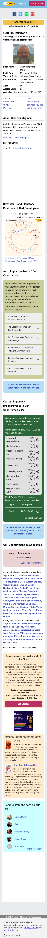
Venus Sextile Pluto (32, 610)
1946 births (30, 627)
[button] (23, 318)
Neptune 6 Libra (11, 588)
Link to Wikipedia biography (16, 137)
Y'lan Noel (19, 846)
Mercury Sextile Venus (21, 600)
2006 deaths (27, 623)
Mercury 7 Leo (27, 578)
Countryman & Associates (20, 148)
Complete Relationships (25, 765)
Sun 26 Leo (33, 575)
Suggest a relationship (31, 563)
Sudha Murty (21, 817)
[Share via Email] (32, 15)
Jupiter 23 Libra (33, 582)
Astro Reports (15, 309)
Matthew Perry (22, 831)
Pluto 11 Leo (26, 588)
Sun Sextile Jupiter (20, 594)
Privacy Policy (31, 927)
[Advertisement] (23, 175)
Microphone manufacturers (28, 636)
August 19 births (11, 623)
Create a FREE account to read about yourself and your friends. (23, 386)
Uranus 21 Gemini (25, 585)
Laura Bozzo (21, 839)
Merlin (16, 741)
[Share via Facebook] (14, 15)
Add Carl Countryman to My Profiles (8, 103)
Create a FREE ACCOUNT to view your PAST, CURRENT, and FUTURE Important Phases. (23, 530)
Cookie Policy (11, 930)
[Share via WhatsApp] (26, 15)
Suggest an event (33, 518)
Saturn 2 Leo (9, 585)
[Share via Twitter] (20, 15)
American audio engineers (16, 630)
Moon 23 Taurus (11, 578)
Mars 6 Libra (18, 582)
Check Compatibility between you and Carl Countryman (35, 103)
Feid (17, 824)
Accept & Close (12, 935)
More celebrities (34, 849)
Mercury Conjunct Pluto (23, 607)
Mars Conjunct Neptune (15, 613)
